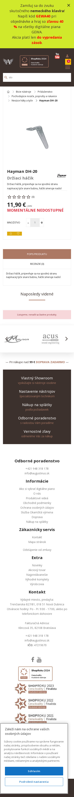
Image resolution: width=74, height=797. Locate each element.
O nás (37, 493)
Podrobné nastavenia (34, 781)
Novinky (37, 565)
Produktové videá (37, 498)
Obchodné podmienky (37, 503)
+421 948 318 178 (37, 468)
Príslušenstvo (45, 92)
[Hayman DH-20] (37, 135)
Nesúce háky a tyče (22, 100)
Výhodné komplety (37, 579)
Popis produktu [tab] (37, 254)
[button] (7, 338)
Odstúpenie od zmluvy (37, 550)
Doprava (37, 517)
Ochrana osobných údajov (37, 507)
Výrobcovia (37, 584)
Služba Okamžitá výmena (37, 512)
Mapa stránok (37, 542)
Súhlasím (34, 771)
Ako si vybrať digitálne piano (37, 489)
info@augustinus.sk (37, 473)
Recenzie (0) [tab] (37, 264)
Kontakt (37, 537)
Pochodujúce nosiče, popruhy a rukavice (34, 96)
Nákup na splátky (37, 522)
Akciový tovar (37, 570)
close (68, 5)
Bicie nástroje (23, 92)
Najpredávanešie (37, 575)
